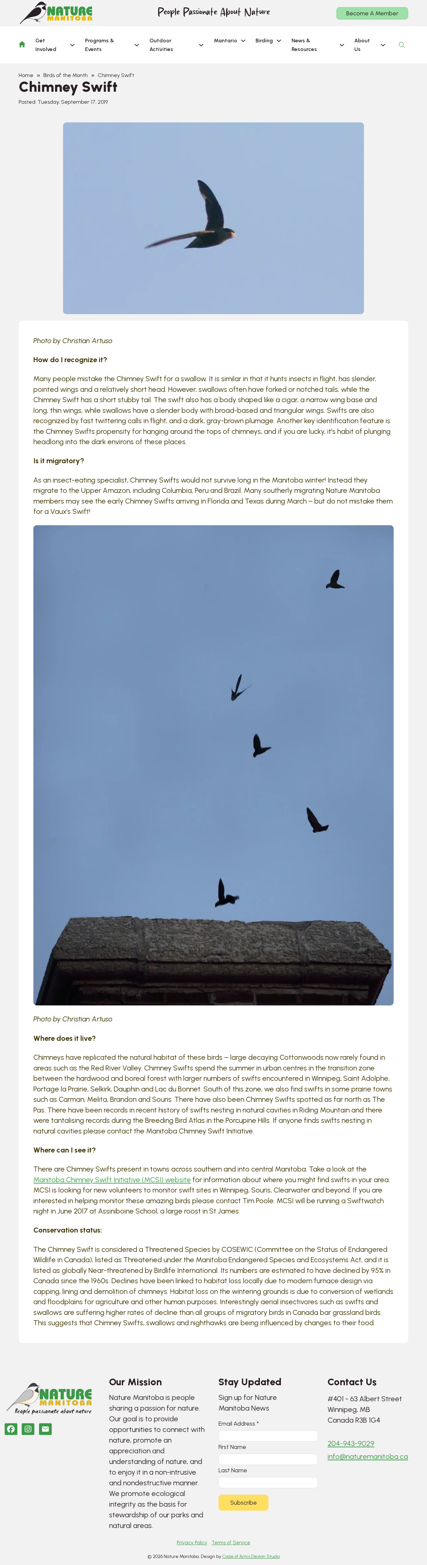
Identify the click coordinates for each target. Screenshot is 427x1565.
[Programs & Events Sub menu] (136, 45)
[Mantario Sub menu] (243, 40)
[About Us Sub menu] (383, 45)
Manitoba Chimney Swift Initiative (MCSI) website (112, 1180)
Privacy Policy (192, 1543)
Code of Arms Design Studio (251, 1556)
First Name (232, 1446)
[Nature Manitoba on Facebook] (11, 1429)
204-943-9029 (351, 1443)
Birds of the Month (65, 75)
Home (26, 75)
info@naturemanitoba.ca (368, 1456)
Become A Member (372, 13)
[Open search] (402, 45)
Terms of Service (230, 1543)
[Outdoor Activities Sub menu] (201, 45)
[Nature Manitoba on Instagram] (28, 1429)
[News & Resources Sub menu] (342, 45)
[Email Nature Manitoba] (45, 1429)
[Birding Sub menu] (279, 40)
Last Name (233, 1470)
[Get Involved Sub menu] (72, 45)
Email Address (239, 1423)
